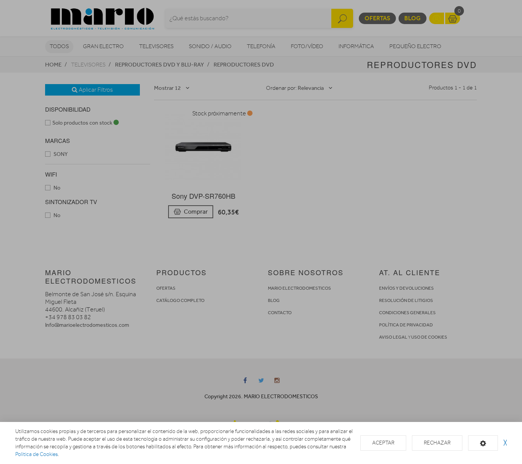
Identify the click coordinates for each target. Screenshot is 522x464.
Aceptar (383, 443)
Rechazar (437, 443)
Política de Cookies (36, 454)
